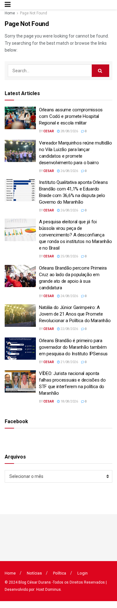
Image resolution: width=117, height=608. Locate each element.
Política (59, 573)
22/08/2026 (69, 329)
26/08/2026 (69, 171)
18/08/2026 (69, 401)
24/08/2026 (69, 296)
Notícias (34, 573)
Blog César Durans (34, 582)
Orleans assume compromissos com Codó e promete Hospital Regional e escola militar (71, 116)
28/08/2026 (69, 131)
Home (10, 13)
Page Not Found (33, 13)
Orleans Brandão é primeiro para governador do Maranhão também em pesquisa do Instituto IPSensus (73, 347)
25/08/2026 (69, 256)
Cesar (48, 131)
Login (82, 573)
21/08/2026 (69, 362)
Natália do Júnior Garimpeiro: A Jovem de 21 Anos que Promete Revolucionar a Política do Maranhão (75, 314)
